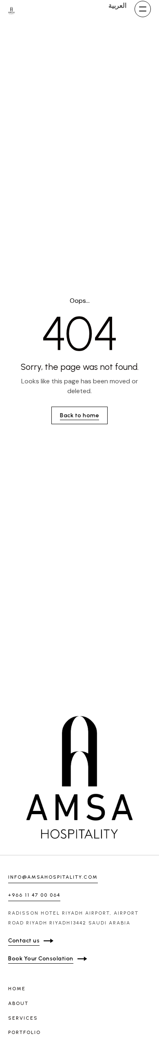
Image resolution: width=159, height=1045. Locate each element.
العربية (117, 5)
